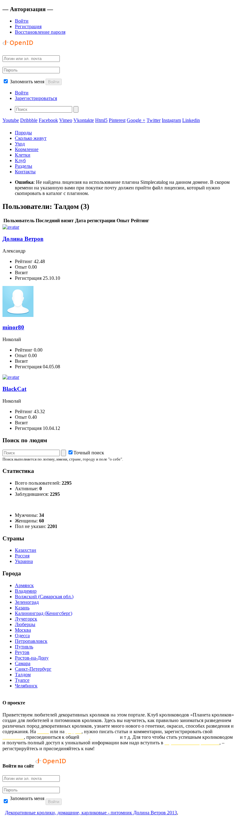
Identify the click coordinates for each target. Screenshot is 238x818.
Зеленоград (27, 602)
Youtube (10, 120)
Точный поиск (88, 452)
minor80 (13, 327)
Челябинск (26, 685)
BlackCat (14, 389)
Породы (23, 132)
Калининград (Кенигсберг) (43, 613)
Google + (136, 120)
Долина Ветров (22, 239)
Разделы (23, 166)
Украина (24, 561)
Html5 (101, 120)
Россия (22, 555)
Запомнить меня (27, 81)
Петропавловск (31, 641)
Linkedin (191, 120)
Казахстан (25, 550)
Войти (22, 21)
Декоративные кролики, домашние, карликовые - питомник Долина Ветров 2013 (91, 812)
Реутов (22, 652)
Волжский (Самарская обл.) (44, 596)
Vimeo (65, 120)
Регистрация (28, 26)
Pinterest (117, 120)
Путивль (24, 646)
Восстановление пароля (40, 32)
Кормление (26, 149)
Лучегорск (26, 618)
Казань (22, 607)
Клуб (20, 160)
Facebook (48, 120)
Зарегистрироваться (36, 98)
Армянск (24, 585)
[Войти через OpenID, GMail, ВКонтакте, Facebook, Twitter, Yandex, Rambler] (17, 47)
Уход (20, 143)
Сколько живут (30, 138)
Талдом (23, 674)
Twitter (154, 120)
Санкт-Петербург (33, 669)
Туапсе (22, 680)
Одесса (22, 635)
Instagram (171, 120)
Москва (23, 630)
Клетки (22, 155)
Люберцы (25, 624)
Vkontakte (83, 120)
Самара (22, 663)
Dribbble (28, 120)
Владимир (26, 591)
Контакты (25, 171)
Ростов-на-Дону (32, 657)
